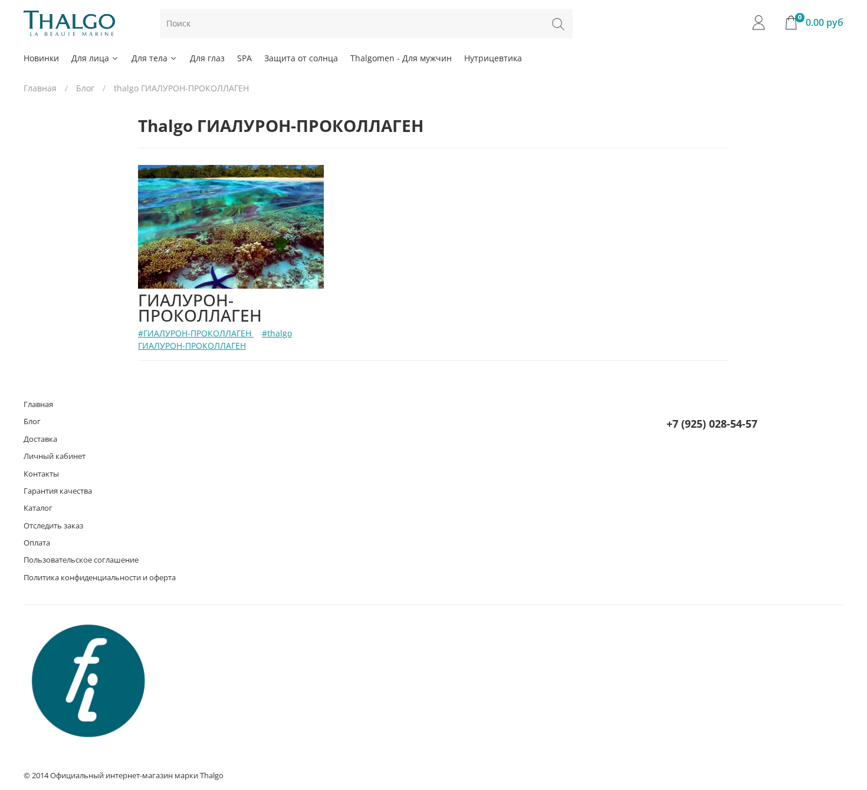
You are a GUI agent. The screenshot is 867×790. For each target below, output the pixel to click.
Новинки (41, 58)
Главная (40, 88)
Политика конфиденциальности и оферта (100, 578)
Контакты (41, 474)
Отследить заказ (53, 526)
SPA (244, 58)
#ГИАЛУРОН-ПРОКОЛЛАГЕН (196, 333)
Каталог (38, 508)
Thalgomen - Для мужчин (401, 58)
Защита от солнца (301, 58)
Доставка (40, 439)
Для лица (90, 58)
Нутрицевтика (493, 58)
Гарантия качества (58, 491)
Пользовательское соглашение (81, 560)
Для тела (150, 58)
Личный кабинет (55, 456)
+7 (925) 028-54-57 (711, 424)
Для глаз (207, 58)
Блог (85, 88)
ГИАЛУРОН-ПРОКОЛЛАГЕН (200, 307)
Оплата (37, 543)
